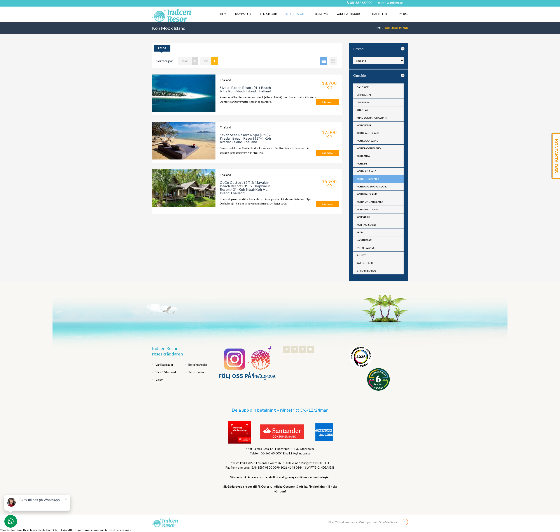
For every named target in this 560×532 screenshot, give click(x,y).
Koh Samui (363, 217)
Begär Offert (379, 14)
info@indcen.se (391, 3)
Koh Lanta (363, 155)
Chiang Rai (363, 102)
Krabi (360, 232)
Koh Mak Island (366, 171)
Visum (159, 379)
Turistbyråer (196, 372)
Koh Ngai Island (367, 194)
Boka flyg (320, 14)
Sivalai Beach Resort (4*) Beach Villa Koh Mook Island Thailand (245, 89)
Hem (223, 14)
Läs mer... (327, 102)
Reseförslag (294, 14)
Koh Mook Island (368, 178)
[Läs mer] (183, 95)
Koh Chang (364, 125)
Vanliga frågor (348, 14)
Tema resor (268, 14)
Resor (162, 48)
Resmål (358, 49)
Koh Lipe (362, 163)
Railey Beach (365, 263)
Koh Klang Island (368, 133)
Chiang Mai (364, 94)
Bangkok (363, 87)
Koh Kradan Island (369, 148)
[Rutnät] (333, 61)
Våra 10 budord (166, 372)
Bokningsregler (197, 364)
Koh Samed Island (368, 209)
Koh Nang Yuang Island (372, 186)
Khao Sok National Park (372, 117)
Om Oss (402, 14)
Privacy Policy (92, 530)
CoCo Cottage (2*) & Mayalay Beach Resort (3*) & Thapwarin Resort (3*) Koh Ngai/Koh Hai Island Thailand (245, 187)
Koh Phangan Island (370, 201)
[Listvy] (323, 61)
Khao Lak (362, 110)
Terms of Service (114, 530)
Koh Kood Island (367, 140)
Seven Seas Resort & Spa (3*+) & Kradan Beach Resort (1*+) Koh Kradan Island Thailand (246, 138)
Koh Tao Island (366, 224)
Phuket (361, 255)
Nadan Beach (365, 240)
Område (359, 75)
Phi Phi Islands (365, 247)
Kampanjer (243, 14)
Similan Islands (366, 270)
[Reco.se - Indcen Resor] (361, 357)
